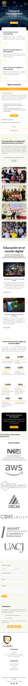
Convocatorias (14, 668)
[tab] (14, 89)
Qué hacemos (14, 653)
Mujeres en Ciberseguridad (14, 656)
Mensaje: (4, 585)
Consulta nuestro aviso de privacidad (14, 681)
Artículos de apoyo (14, 665)
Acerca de (14, 652)
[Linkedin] (16, 683)
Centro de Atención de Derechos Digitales (14, 654)
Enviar (4, 596)
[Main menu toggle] (25, 4)
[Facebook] (11, 683)
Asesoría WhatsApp (14, 664)
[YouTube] (14, 683)
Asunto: (4, 579)
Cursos (14, 666)
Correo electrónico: (6, 573)
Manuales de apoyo (14, 669)
